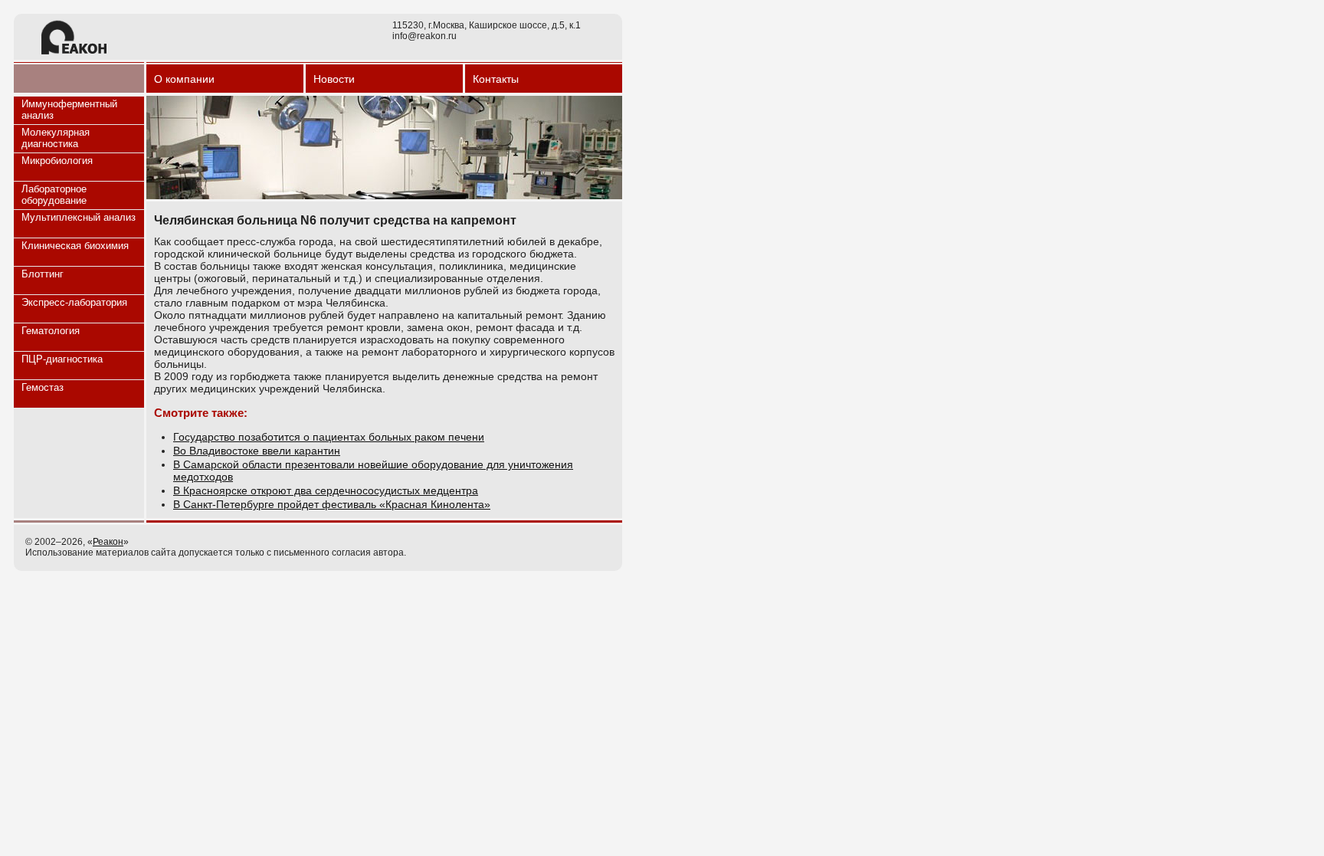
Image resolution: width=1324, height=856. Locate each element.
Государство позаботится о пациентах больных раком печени (328, 437)
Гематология (50, 330)
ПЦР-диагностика (62, 359)
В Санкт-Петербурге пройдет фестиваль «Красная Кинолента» (331, 504)
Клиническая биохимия (75, 245)
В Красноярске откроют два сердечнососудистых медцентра (325, 490)
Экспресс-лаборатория (74, 302)
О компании (184, 79)
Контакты (496, 79)
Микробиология (57, 160)
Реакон (108, 541)
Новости (334, 79)
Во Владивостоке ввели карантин (256, 450)
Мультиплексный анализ (78, 217)
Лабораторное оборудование (54, 194)
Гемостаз (42, 387)
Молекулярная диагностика (55, 137)
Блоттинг (42, 274)
